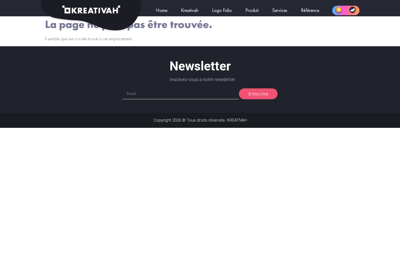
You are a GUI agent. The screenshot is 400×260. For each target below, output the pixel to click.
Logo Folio (222, 10)
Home (161, 10)
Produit (252, 10)
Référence (310, 10)
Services (279, 10)
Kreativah (189, 10)
